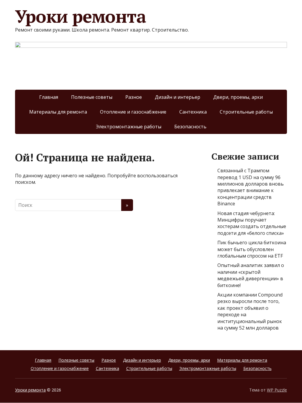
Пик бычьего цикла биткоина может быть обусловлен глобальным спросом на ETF (251, 249)
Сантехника (193, 112)
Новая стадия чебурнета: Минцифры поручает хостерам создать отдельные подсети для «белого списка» (251, 223)
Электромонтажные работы (128, 126)
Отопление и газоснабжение (133, 112)
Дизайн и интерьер (177, 97)
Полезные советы (91, 97)
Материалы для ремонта (58, 112)
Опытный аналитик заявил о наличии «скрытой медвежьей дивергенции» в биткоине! (250, 275)
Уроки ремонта (80, 16)
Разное (133, 97)
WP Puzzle (277, 390)
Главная (48, 97)
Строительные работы (246, 112)
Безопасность (190, 126)
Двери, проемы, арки (238, 97)
